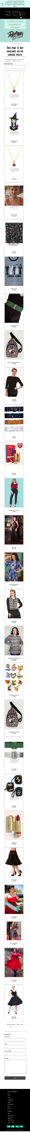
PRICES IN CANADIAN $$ (15, 27)
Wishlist (9, 15)
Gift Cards (15, 12)
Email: (6, 1044)
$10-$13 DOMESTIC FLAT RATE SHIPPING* (15, 21)
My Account (22, 12)
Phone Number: (8, 1051)
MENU (2, 5)
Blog (10, 12)
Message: (7, 1058)
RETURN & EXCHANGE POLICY (15, 24)
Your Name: (7, 1036)
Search (15, 15)
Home (11, 43)
